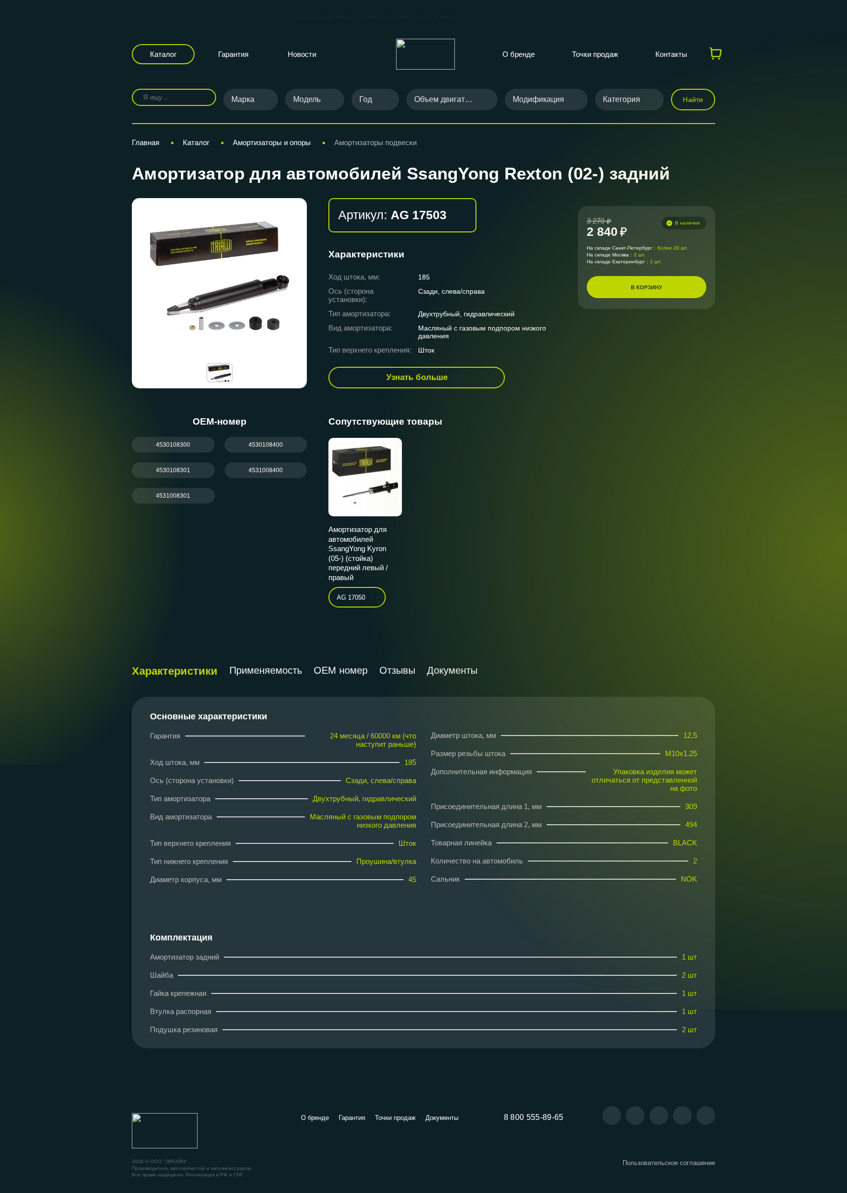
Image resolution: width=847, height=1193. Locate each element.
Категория (621, 99)
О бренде (518, 54)
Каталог (163, 54)
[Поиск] (201, 97)
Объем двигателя (445, 99)
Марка (242, 99)
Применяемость (265, 670)
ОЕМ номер (341, 670)
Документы (452, 670)
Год (365, 99)
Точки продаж (595, 54)
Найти (693, 99)
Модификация (538, 99)
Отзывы (397, 670)
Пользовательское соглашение (669, 1163)
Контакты (671, 54)
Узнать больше (417, 377)
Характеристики (175, 671)
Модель (307, 99)
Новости (302, 54)
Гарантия (233, 54)
